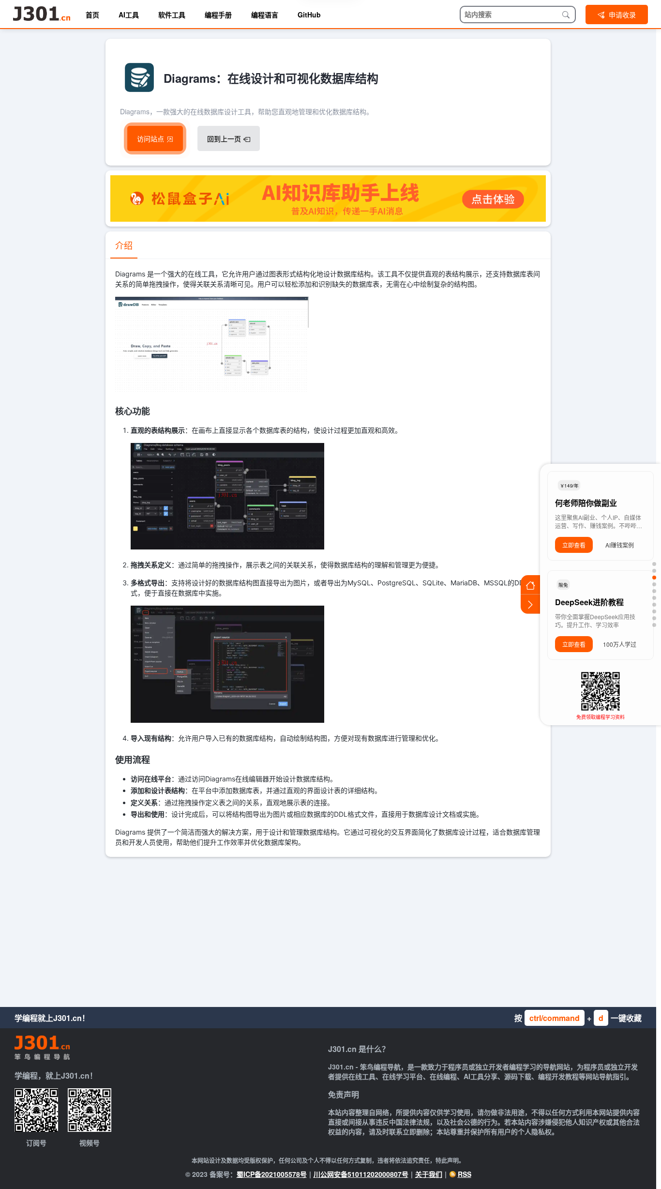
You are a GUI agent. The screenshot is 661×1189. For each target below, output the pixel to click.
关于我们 (428, 1174)
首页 (92, 14)
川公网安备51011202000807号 (361, 1174)
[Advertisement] (328, 929)
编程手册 (218, 14)
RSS (464, 1174)
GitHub (309, 14)
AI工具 (129, 14)
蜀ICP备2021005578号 (272, 1174)
